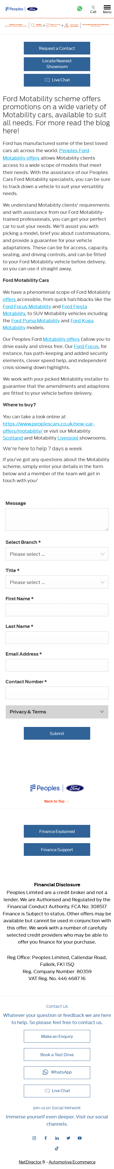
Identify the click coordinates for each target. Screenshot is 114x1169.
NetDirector (30, 1162)
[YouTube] (80, 1137)
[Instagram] (34, 1137)
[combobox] (57, 553)
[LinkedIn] (57, 1137)
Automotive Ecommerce (72, 1162)
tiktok (57, 1148)
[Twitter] (68, 1137)
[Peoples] (19, 9)
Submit (57, 733)
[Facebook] (46, 1137)
